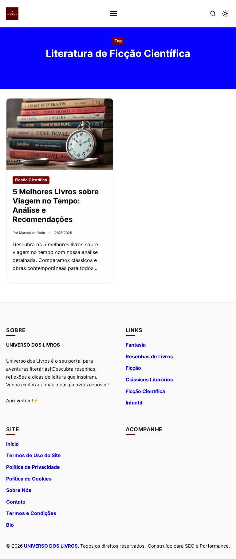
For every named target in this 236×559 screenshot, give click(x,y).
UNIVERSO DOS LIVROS (51, 546)
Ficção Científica (145, 391)
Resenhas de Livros (149, 356)
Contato (16, 502)
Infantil (134, 403)
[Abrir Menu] (113, 13)
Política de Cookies (29, 479)
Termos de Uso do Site (33, 455)
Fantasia (136, 345)
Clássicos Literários (149, 379)
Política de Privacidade (33, 467)
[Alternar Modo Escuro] (225, 13)
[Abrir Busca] (213, 13)
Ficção (133, 368)
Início (12, 444)
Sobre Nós (18, 490)
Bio (10, 525)
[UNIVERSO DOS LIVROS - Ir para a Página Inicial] (12, 13)
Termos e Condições (31, 513)
